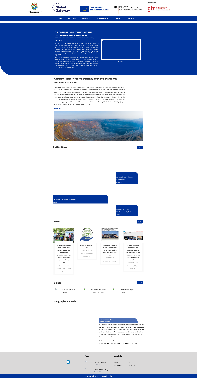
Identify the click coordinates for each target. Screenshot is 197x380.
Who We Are (118, 365)
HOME (60, 19)
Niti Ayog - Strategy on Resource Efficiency (64, 199)
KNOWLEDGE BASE (102, 19)
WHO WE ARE (72, 19)
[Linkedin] (68, 362)
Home (116, 363)
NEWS (118, 19)
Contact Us (131, 365)
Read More (57, 108)
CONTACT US (132, 19)
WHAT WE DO (86, 19)
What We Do (132, 363)
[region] (121, 50)
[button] (103, 19)
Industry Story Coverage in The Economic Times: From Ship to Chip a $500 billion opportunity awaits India (110, 250)
